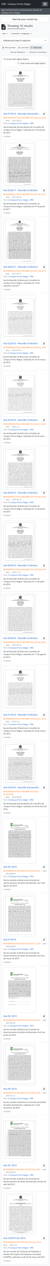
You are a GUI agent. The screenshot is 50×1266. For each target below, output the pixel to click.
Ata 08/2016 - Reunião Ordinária (20, 565)
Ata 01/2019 (9, 939)
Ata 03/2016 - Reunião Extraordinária (22, 787)
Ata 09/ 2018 (10, 1088)
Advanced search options (16, 40)
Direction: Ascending (38, 52)
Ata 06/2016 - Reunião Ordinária (20, 492)
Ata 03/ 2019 (10, 1016)
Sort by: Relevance (17, 52)
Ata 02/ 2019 (10, 1165)
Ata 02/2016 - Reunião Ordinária (20, 343)
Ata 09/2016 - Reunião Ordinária (20, 638)
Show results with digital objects (33, 63)
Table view (37, 47)
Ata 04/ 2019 (10, 866)
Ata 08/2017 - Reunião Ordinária (20, 266)
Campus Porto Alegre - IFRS (22, 123)
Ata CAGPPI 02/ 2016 (14, 1238)
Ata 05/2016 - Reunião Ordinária (20, 420)
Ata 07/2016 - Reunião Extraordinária (22, 113)
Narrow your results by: (25, 19)
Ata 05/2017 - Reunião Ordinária (20, 190)
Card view (24, 47)
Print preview (10, 47)
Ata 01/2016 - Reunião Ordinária (20, 714)
